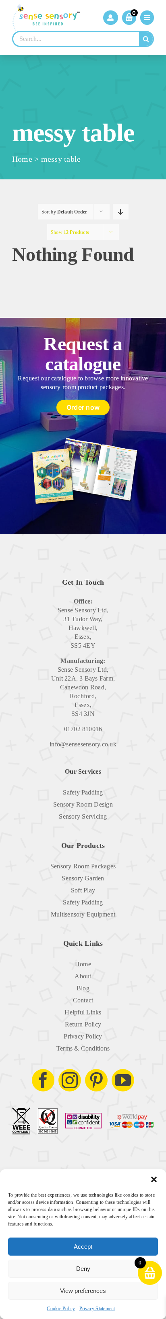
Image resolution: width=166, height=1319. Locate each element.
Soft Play (83, 890)
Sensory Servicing (83, 816)
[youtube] (123, 1080)
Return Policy (83, 1024)
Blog (83, 988)
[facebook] (43, 1080)
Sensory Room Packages (83, 866)
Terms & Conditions (83, 1048)
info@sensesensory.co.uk (83, 744)
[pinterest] (96, 1080)
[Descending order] (121, 211)
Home (22, 158)
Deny (83, 1268)
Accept (83, 1246)
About (83, 976)
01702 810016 (83, 729)
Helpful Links (82, 1012)
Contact (83, 1000)
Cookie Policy (61, 1308)
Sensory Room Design (83, 804)
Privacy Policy (83, 1036)
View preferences (83, 1290)
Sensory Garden (83, 878)
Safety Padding (83, 792)
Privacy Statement (97, 1308)
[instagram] (69, 1080)
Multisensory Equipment (83, 914)
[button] (154, 1179)
